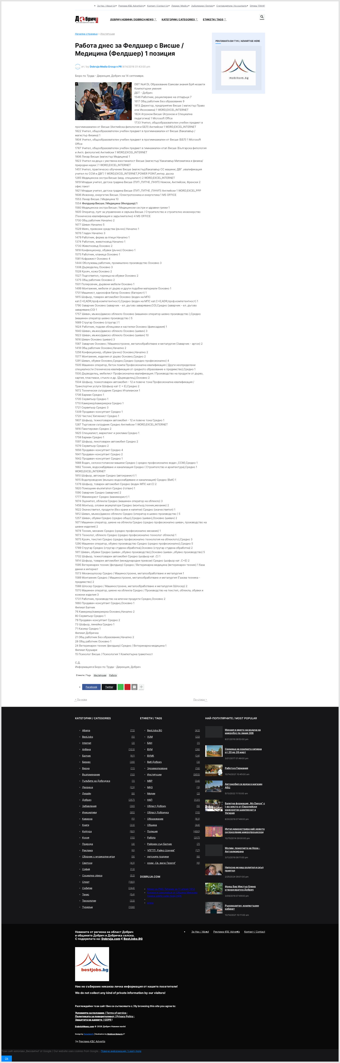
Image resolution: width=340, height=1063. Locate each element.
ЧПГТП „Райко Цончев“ (173, 850)
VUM (173, 736)
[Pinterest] (127, 687)
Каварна (108, 818)
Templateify (89, 1034)
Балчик (108, 755)
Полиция (173, 831)
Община (173, 824)
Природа (108, 843)
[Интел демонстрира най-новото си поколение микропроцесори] (214, 831)
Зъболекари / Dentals (202, 5)
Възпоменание (108, 774)
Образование (173, 818)
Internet (108, 742)
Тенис (108, 894)
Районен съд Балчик (173, 843)
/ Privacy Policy (104, 1016)
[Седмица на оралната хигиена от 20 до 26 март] (214, 751)
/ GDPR (93, 1019)
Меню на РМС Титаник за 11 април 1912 (171, 888)
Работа (113, 675)
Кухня (108, 837)
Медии (173, 793)
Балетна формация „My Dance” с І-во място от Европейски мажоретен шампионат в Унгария (245, 808)
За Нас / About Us (106, 5)
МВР (173, 780)
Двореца (108, 787)
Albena (108, 730)
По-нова (82, 699)
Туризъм (108, 906)
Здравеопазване (173, 768)
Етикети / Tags (213, 19)
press (150, 902)
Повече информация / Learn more (121, 1051)
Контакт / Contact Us (157, 5)
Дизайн (108, 793)
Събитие (108, 888)
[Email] (134, 687)
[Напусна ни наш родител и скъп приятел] (214, 869)
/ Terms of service (101, 1012)
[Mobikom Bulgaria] (239, 68)
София (108, 869)
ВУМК (173, 755)
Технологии (108, 900)
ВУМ (173, 749)
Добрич (108, 799)
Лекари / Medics (179, 5)
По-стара (199, 699)
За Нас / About (200, 931)
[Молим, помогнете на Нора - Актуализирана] (214, 850)
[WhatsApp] (121, 687)
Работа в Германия (236, 768)
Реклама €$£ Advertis (92, 1041)
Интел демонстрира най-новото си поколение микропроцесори (245, 830)
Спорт (108, 881)
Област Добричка (173, 812)
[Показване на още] (141, 687)
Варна (108, 768)
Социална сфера (108, 875)
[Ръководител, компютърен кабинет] (214, 907)
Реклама (108, 850)
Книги (108, 824)
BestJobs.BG (173, 730)
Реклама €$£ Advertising (131, 5)
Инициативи (108, 812)
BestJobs (108, 736)
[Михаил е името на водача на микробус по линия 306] (214, 732)
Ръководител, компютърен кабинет (242, 907)
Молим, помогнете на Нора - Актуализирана (242, 849)
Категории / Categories (178, 19)
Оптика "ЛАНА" (257, 5)
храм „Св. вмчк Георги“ (173, 862)
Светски (108, 862)
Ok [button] (6, 1058)
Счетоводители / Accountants (231, 5)
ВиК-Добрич (173, 761)
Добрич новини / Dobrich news (132, 19)
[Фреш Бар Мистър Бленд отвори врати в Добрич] (214, 888)
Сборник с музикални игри (108, 856)
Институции (107, 34)
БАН (173, 742)
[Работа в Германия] (214, 770)
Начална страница (86, 34)
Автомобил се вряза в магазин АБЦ (243, 785)
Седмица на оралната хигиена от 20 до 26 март (243, 750)
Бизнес (108, 761)
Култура (108, 831)
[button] (262, 17)
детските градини (173, 856)
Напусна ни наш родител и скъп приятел (244, 869)
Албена (108, 749)
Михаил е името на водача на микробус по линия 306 (243, 731)
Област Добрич (173, 805)
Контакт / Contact (254, 931)
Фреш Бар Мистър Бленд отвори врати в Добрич (240, 888)
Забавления (108, 805)
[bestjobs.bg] (92, 980)
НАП (173, 799)
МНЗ (173, 787)
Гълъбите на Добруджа (108, 780)
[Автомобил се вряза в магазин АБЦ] (214, 786)
